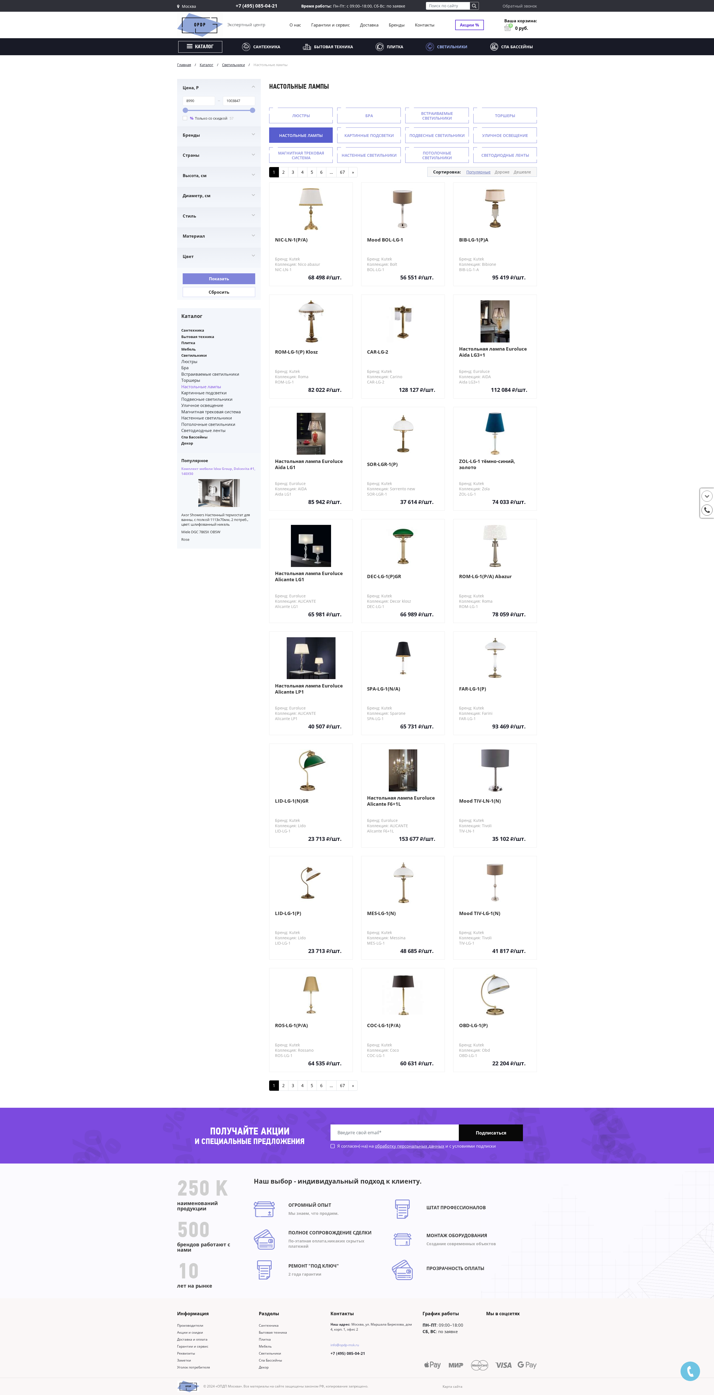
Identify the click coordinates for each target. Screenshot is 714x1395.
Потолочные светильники (208, 424)
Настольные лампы (201, 386)
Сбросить (219, 292)
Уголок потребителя (193, 1367)
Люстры (189, 361)
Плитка (395, 46)
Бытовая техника (333, 46)
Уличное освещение (202, 405)
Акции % (469, 25)
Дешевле (522, 172)
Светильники (452, 46)
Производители (190, 1325)
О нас (295, 25)
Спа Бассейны (517, 46)
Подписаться (491, 1133)
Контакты (425, 25)
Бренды (397, 25)
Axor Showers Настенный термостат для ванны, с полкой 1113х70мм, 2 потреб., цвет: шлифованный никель (215, 520)
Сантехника (266, 46)
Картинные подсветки (204, 392)
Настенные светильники (206, 418)
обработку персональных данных (409, 1146)
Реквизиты (186, 1353)
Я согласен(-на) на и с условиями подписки (416, 1146)
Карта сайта (452, 1386)
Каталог (204, 47)
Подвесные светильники (207, 399)
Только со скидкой (211, 118)
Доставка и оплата (192, 1339)
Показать (219, 278)
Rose (185, 539)
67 (342, 172)
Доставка (369, 25)
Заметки (184, 1360)
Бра (185, 367)
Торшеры (190, 380)
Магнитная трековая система (211, 411)
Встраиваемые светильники (210, 374)
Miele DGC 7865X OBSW (200, 532)
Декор (187, 443)
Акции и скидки (190, 1332)
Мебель (188, 349)
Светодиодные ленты (203, 430)
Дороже (502, 172)
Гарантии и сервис (330, 25)
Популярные (478, 172)
